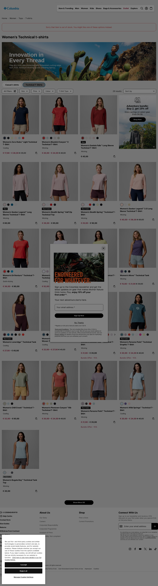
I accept (23, 565)
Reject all (23, 571)
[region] (23, 559)
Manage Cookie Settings (23, 577)
